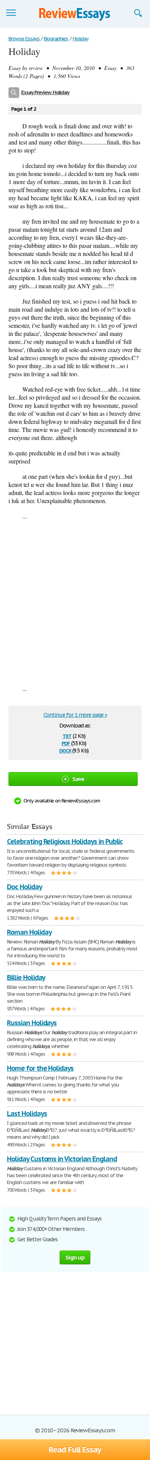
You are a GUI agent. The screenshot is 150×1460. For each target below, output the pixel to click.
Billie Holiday (26, 977)
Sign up (75, 1257)
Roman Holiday (29, 932)
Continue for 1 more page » (75, 714)
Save (78, 778)
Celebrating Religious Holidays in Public (65, 841)
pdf (66, 742)
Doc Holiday (24, 886)
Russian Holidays (32, 1022)
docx (65, 750)
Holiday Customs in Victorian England (62, 1158)
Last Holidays (27, 1113)
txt (67, 735)
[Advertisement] (75, 602)
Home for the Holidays (40, 1068)
